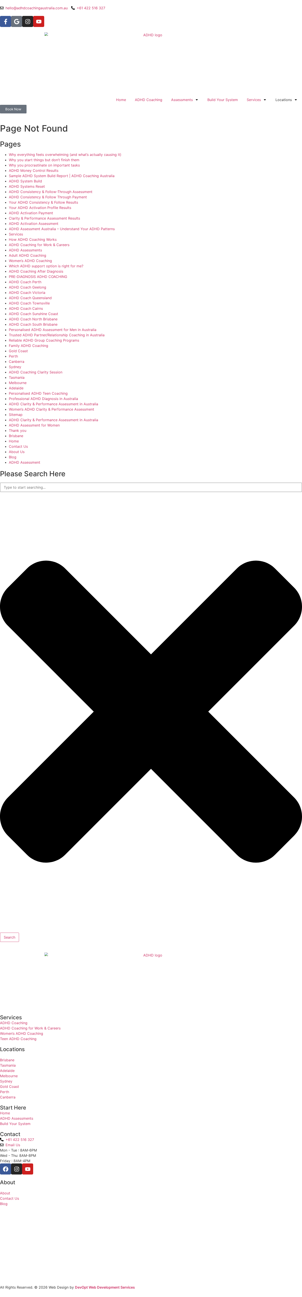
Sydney (15, 367)
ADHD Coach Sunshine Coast (33, 314)
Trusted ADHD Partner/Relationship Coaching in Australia (57, 335)
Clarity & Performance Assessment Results (44, 218)
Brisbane (16, 436)
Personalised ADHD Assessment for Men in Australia (52, 329)
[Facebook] (5, 1169)
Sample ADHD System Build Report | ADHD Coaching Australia (62, 176)
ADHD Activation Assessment (33, 223)
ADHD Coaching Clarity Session (35, 372)
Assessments (182, 100)
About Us (17, 452)
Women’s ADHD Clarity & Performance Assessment (51, 409)
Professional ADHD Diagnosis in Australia (43, 398)
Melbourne (18, 383)
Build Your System (222, 100)
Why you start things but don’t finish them (44, 160)
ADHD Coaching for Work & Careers (39, 245)
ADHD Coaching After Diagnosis (36, 271)
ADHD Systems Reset (27, 186)
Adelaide (16, 388)
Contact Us (18, 446)
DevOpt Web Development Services (105, 1287)
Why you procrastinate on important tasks (44, 165)
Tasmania (17, 377)
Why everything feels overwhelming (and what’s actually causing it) (65, 154)
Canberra (16, 361)
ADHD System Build (25, 181)
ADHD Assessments (25, 250)
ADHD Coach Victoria (27, 292)
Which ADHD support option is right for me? (46, 266)
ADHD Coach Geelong (27, 287)
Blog (12, 457)
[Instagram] (27, 21)
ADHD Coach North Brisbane (33, 319)
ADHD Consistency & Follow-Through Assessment (50, 191)
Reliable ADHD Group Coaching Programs (44, 340)
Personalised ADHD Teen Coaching (38, 393)
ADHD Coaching (148, 100)
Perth (13, 356)
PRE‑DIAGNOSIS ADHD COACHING (38, 276)
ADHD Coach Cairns (26, 308)
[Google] (16, 21)
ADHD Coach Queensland (30, 298)
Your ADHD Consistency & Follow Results (43, 202)
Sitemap (16, 414)
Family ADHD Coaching (28, 345)
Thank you (17, 430)
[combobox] (151, 487)
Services (254, 100)
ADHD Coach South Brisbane (33, 324)
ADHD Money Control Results (33, 170)
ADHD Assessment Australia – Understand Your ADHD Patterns (62, 229)
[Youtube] (38, 21)
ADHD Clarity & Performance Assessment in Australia (53, 404)
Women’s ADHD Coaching (30, 260)
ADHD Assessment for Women (34, 425)
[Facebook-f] (5, 21)
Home (121, 100)
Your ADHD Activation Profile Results (40, 207)
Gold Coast (18, 351)
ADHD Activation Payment (31, 213)
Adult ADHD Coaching (27, 255)
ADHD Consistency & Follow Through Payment (48, 197)
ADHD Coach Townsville (29, 303)
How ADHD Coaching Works (33, 239)
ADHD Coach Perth (25, 282)
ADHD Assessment (24, 462)
